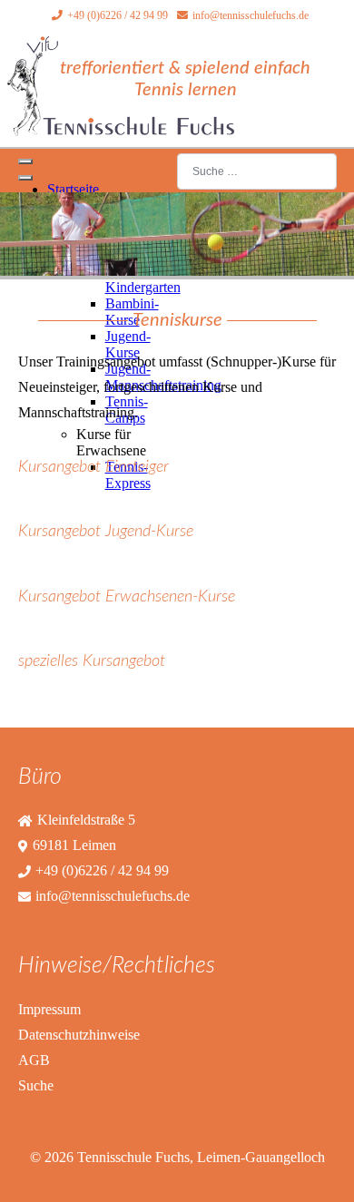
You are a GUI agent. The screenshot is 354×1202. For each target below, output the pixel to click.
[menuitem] (73, 189)
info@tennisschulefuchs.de (250, 16)
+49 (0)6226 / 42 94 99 (117, 16)
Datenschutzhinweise (79, 1034)
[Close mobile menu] (25, 178)
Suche (36, 1085)
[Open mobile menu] (25, 161)
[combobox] (257, 171)
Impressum (49, 1009)
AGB (34, 1060)
